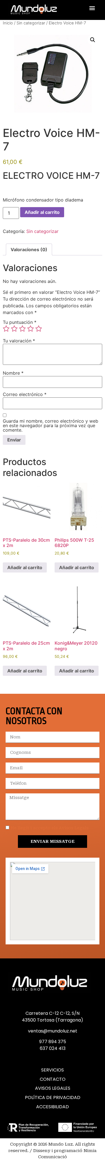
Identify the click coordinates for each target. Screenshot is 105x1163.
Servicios (52, 1070)
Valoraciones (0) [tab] (29, 249)
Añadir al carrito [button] (24, 567)
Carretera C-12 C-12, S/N (52, 1013)
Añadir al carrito (42, 212)
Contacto (53, 1079)
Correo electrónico (24, 394)
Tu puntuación (19, 322)
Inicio (8, 23)
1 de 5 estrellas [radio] (6, 328)
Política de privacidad (52, 1097)
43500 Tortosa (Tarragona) (52, 1020)
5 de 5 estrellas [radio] (38, 328)
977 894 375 (52, 1041)
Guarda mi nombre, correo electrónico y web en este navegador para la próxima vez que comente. (50, 425)
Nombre (13, 373)
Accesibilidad (52, 1106)
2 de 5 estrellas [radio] (14, 328)
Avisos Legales (52, 1088)
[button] (92, 7)
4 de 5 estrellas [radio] (30, 328)
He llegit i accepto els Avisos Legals (49, 827)
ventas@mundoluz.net (52, 1031)
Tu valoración (19, 340)
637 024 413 (53, 1048)
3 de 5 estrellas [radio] (22, 328)
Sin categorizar (31, 23)
